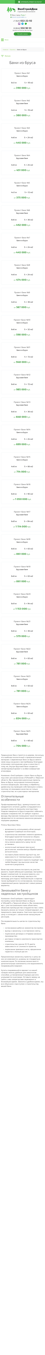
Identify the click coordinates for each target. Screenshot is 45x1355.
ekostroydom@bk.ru (19, 17)
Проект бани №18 (22, 539)
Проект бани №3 (22, 128)
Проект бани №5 (22, 182)
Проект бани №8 (22, 265)
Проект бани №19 (22, 566)
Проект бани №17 (22, 511)
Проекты (13, 49)
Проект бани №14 (22, 429)
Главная (5, 49)
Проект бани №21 (22, 621)
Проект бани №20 (22, 594)
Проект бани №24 (22, 703)
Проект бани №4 (22, 155)
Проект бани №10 (22, 320)
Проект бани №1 (22, 73)
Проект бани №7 (22, 237)
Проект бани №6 (22, 210)
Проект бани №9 (22, 292)
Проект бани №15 (22, 457)
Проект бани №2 (22, 100)
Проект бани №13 (22, 402)
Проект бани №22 (22, 649)
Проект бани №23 (22, 676)
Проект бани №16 (22, 484)
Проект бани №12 (22, 374)
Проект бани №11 (22, 347)
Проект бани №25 (22, 731)
